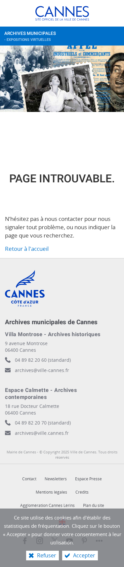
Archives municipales (30, 36)
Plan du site (93, 505)
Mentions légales (51, 492)
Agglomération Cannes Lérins (47, 505)
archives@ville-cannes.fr (42, 370)
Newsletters (56, 479)
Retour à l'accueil (27, 248)
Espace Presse (88, 479)
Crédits (82, 492)
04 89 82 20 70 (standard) (43, 423)
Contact (29, 479)
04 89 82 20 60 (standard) (43, 360)
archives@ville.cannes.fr (42, 433)
